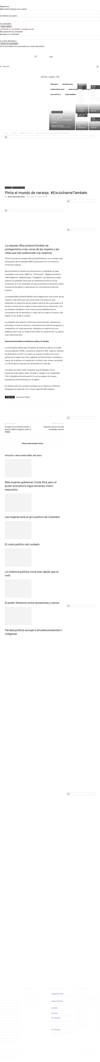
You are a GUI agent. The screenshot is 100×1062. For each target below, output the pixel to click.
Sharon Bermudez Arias (16, 197)
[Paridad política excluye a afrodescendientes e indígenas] (34, 616)
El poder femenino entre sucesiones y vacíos (32, 602)
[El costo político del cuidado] (34, 530)
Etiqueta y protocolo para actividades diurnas (54, 428)
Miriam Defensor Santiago (61, 1016)
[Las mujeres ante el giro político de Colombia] (34, 503)
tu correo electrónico (8, 41)
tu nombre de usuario (8, 16)
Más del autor (35, 455)
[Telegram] (29, 202)
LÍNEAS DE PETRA (57, 994)
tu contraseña (5, 24)
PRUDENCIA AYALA (26, 133)
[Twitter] (87, 66)
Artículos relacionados (16, 455)
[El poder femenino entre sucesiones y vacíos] (34, 588)
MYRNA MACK (80, 87)
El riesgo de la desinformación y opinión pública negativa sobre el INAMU (18, 429)
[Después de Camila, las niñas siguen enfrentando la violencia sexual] (62, 113)
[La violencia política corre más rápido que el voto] (34, 557)
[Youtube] (92, 66)
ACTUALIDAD (55, 1018)
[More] (41, 202)
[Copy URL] (35, 202)
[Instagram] (78, 66)
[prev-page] (5, 639)
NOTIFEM (54, 1008)
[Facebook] (74, 66)
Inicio (7, 133)
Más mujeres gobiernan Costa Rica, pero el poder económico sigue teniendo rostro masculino (31, 486)
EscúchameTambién (23, 397)
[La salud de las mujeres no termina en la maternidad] (82, 122)
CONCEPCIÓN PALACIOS (82, 114)
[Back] (0, 4)
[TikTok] (83, 66)
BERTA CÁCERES (57, 112)
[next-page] (7, 639)
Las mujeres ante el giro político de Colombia (32, 517)
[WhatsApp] (24, 202)
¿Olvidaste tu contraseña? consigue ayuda (17, 29)
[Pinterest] (18, 202)
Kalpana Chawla (57, 1011)
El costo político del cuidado (22, 544)
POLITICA (14, 133)
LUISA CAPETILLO (95, 119)
